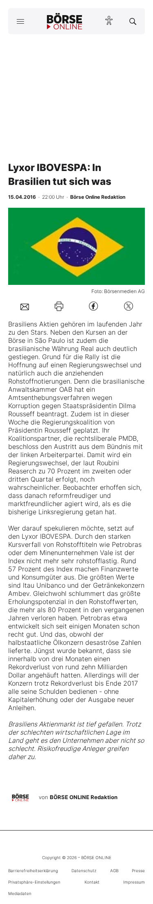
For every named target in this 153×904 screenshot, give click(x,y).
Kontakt (92, 882)
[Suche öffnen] (133, 21)
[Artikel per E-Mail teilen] (25, 306)
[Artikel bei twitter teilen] (128, 306)
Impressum (134, 882)
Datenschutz (83, 870)
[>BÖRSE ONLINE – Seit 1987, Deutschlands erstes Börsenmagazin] (64, 21)
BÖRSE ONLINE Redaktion (84, 797)
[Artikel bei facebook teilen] (93, 306)
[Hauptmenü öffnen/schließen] (20, 21)
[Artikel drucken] (59, 306)
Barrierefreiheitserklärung (33, 870)
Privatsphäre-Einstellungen (34, 882)
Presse (138, 870)
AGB (114, 870)
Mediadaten (19, 893)
